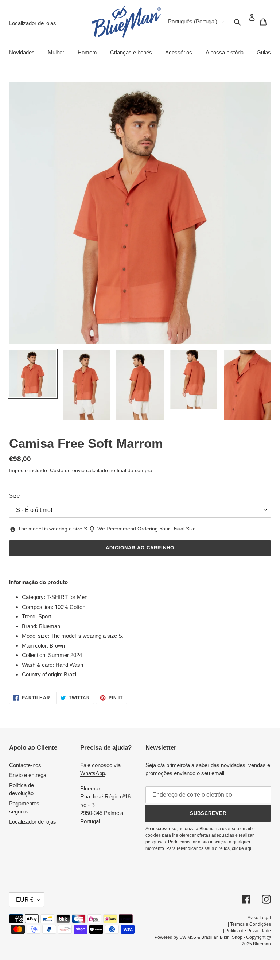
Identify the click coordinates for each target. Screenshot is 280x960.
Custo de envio (67, 470)
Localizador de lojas (32, 822)
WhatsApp (92, 773)
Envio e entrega (27, 775)
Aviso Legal (259, 917)
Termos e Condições (250, 924)
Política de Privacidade (248, 930)
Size (14, 496)
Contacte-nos (25, 765)
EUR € (25, 900)
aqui (249, 848)
